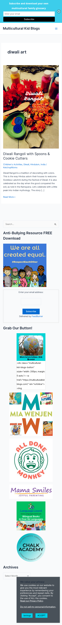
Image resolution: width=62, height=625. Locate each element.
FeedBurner (37, 316)
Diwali (26, 164)
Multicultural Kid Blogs (21, 28)
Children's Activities (12, 164)
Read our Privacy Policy (31, 601)
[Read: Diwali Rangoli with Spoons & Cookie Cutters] (31, 106)
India (43, 164)
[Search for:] (31, 224)
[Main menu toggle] (56, 28)
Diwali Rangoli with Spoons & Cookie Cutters (26, 156)
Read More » (9, 197)
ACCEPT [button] (41, 615)
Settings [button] (27, 615)
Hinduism (35, 164)
